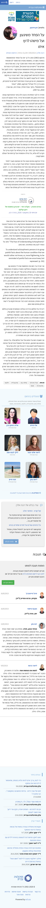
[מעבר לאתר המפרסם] (23, 16)
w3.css (28, 899)
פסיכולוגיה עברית (36, 7)
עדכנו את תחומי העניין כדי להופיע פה (24, 493)
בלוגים (41, 27)
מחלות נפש (24, 383)
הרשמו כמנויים (11, 53)
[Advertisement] (23, 741)
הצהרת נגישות (27, 891)
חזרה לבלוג (9, 541)
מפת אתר (20, 894)
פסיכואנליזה (14, 383)
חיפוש (3, 2)
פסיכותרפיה (39, 386)
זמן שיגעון (34, 27)
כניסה (18, 2)
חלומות (7, 383)
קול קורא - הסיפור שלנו (32, 510)
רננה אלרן (40, 53)
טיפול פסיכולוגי (34, 383)
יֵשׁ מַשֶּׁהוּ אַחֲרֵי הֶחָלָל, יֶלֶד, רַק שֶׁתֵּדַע (28, 801)
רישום (12, 2)
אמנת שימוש (16, 891)
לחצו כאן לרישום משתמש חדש (33, 574)
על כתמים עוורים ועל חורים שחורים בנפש (25, 525)
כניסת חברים (8, 582)
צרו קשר (38, 891)
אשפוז (32, 386)
